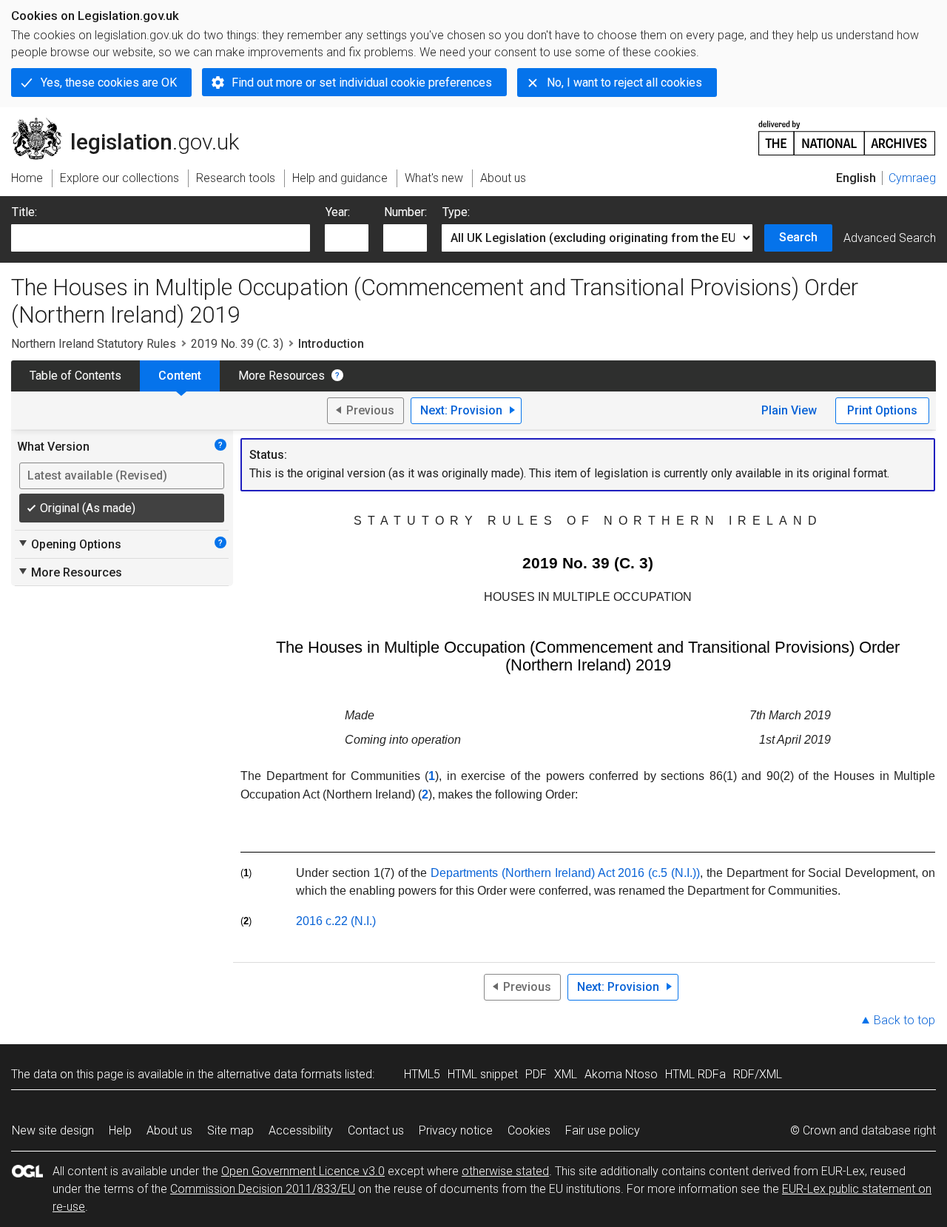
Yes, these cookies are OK (109, 82)
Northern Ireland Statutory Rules (93, 344)
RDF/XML (757, 1074)
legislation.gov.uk (133, 123)
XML (565, 1074)
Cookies (529, 1130)
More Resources (281, 376)
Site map (230, 1130)
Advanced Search (889, 238)
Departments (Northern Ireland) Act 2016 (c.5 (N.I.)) (565, 873)
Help (120, 1130)
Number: (405, 212)
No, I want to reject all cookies (624, 82)
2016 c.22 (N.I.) (336, 921)
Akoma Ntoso (621, 1074)
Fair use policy (602, 1130)
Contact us (376, 1130)
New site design (53, 1130)
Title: (24, 212)
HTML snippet (483, 1074)
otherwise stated (505, 1171)
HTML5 (422, 1074)
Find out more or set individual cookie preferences (362, 82)
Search (798, 237)
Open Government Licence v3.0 (303, 1171)
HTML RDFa (695, 1074)
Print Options (882, 410)
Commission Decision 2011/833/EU (262, 1189)
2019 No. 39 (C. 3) (237, 344)
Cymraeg (912, 178)
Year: (338, 212)
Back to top (904, 1020)
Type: (456, 212)
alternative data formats (279, 1074)
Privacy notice (456, 1130)
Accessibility (301, 1130)
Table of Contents (75, 376)
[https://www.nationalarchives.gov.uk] (847, 132)
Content (179, 376)
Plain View (789, 410)
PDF (536, 1074)
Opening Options (69, 544)
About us (169, 1130)
